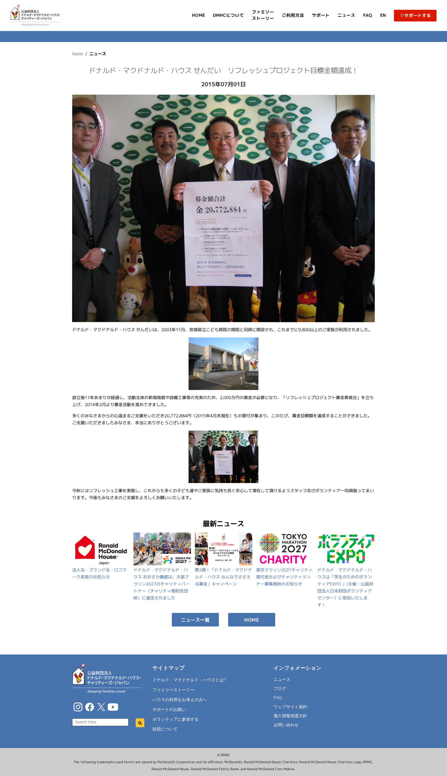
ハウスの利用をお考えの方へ (179, 699)
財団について (165, 729)
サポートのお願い (169, 709)
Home (77, 54)
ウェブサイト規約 (290, 706)
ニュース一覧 (195, 619)
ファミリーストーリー (173, 689)
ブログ (280, 688)
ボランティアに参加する (175, 719)
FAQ (278, 697)
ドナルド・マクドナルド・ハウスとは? (189, 679)
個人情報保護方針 (290, 715)
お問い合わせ (286, 724)
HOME (251, 619)
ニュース (282, 679)
